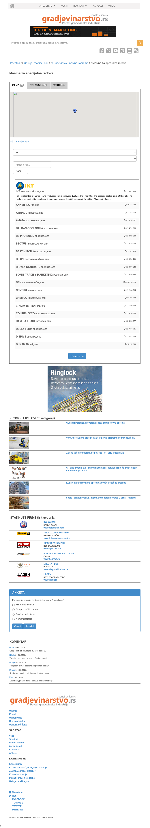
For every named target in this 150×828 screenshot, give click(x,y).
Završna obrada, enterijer (22, 771)
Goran (12, 647)
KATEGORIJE (47, 7)
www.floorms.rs (52, 559)
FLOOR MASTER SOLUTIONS (59, 553)
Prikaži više (77, 356)
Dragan (12, 662)
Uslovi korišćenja (18, 724)
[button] (75, 111)
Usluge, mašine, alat (36, 63)
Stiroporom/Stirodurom (27, 609)
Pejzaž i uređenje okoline (22, 778)
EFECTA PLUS (51, 564)
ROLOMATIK (50, 522)
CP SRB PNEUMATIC (54, 543)
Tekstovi (13, 739)
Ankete (13, 753)
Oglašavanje (15, 718)
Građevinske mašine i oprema (70, 63)
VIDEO (111, 6)
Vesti (11, 736)
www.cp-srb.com (52, 548)
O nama (13, 711)
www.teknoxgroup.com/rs (57, 538)
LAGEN (47, 574)
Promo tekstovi (17, 742)
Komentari (18, 641)
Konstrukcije (15, 764)
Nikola (12, 655)
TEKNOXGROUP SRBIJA (57, 532)
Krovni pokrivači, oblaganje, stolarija (28, 767)
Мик (11, 677)
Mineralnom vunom (25, 604)
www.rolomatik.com (54, 527)
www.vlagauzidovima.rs (56, 569)
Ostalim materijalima (26, 614)
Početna (15, 63)
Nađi (18, 170)
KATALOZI (98, 6)
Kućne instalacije (18, 774)
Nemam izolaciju (24, 619)
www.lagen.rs (50, 580)
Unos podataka (17, 721)
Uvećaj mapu (21, 141)
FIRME (17, 85)
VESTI (64, 6)
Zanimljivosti (15, 746)
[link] (75, 19)
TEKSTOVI (80, 7)
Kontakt (13, 714)
